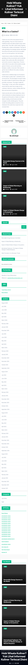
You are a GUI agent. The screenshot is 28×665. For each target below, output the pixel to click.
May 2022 (4, 464)
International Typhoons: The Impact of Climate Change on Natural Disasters (13, 641)
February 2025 (5, 351)
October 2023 (5, 406)
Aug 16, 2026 (14, 189)
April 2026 (4, 316)
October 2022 (5, 447)
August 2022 (5, 454)
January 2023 (5, 436)
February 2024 (5, 392)
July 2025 (4, 334)
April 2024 (4, 385)
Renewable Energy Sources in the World (11, 238)
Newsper (17, 650)
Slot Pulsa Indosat (6, 549)
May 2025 (4, 340)
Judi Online (4, 498)
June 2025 (4, 337)
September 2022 (5, 450)
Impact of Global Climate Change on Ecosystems (13, 244)
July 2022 (4, 457)
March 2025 (4, 347)
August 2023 (5, 412)
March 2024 (4, 388)
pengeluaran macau (6, 516)
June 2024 (4, 378)
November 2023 (5, 402)
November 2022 (5, 443)
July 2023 (4, 416)
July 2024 (4, 375)
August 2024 (5, 371)
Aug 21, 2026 (14, 164)
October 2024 (5, 364)
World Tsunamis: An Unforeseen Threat (11, 253)
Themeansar (24, 650)
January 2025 (5, 354)
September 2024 (6, 368)
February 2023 (5, 433)
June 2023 (4, 419)
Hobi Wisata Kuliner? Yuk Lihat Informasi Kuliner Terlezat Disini (14, 9)
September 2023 (5, 409)
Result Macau (5, 292)
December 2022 (5, 440)
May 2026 (4, 313)
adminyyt (8, 35)
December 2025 (5, 330)
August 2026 (5, 303)
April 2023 (4, 426)
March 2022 (4, 471)
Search (5, 222)
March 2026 (4, 320)
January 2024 (5, 395)
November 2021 (5, 485)
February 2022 (5, 474)
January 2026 (5, 327)
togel (4, 28)
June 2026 (4, 309)
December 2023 (5, 399)
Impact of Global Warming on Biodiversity (11, 241)
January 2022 (5, 478)
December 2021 (5, 481)
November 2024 (5, 361)
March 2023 (4, 430)
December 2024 (5, 358)
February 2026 (5, 323)
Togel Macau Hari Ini (6, 289)
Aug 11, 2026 (14, 214)
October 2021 (5, 488)
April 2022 (4, 467)
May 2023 (4, 423)
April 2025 (4, 344)
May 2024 (4, 382)
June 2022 (4, 460)
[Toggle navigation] (2, 9)
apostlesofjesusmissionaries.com (14, 278)
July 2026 (4, 306)
